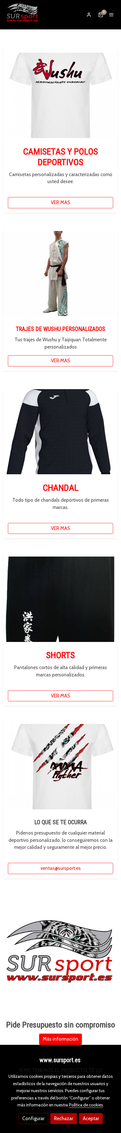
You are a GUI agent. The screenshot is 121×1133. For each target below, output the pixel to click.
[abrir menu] (111, 14)
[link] (22, 15)
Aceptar (91, 1118)
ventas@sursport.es (61, 868)
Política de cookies (86, 1105)
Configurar (33, 1118)
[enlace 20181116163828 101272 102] (60, 431)
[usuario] (89, 14)
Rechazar (63, 1118)
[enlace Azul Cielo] (60, 273)
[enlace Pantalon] (60, 599)
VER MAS (60, 202)
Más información (60, 1039)
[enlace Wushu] (60, 95)
